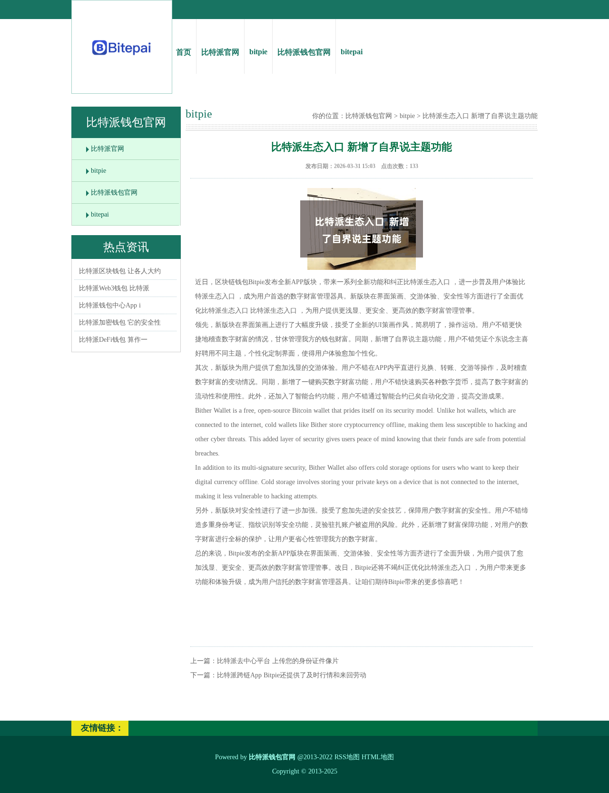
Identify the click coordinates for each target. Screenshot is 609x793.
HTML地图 (378, 757)
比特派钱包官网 (304, 52)
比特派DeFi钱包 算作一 (113, 339)
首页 (183, 52)
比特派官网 (220, 52)
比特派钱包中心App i (110, 305)
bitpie (258, 52)
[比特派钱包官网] (122, 57)
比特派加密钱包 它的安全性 (120, 322)
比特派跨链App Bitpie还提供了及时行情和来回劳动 (291, 675)
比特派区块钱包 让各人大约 (120, 271)
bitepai (352, 52)
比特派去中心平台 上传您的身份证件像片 (278, 660)
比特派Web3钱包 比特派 (114, 288)
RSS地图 (347, 757)
